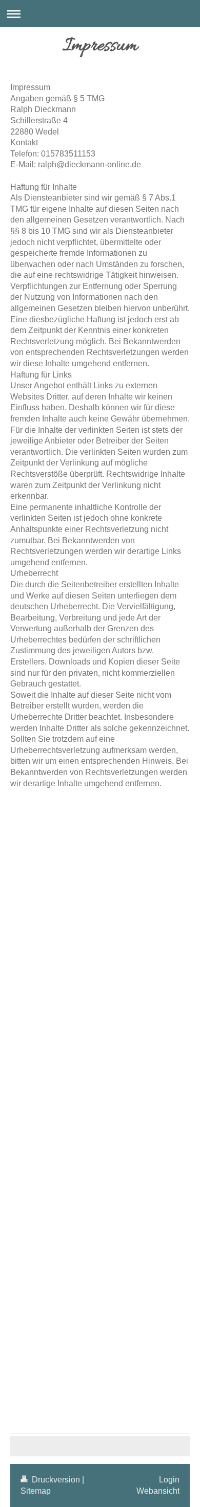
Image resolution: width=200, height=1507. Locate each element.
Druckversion (56, 1479)
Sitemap (36, 1491)
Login (169, 1479)
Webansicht (157, 1491)
